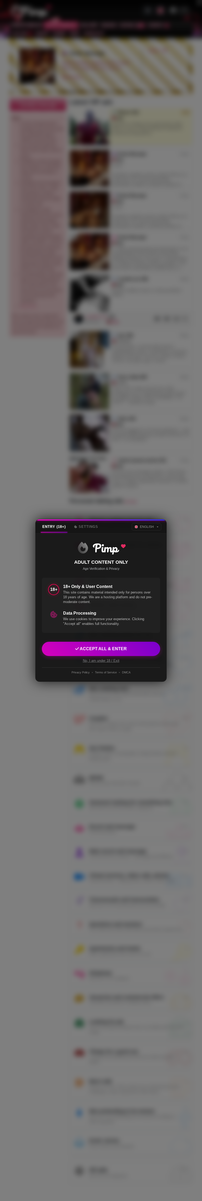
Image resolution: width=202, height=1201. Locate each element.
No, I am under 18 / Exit (101, 661)
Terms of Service (106, 672)
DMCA (126, 672)
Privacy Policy (81, 672)
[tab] (54, 527)
